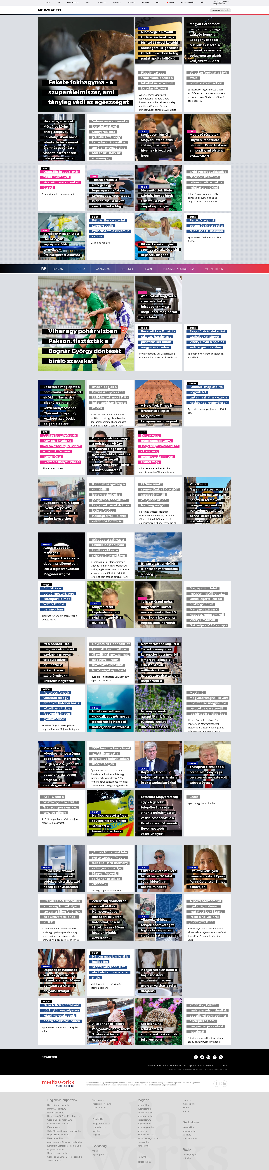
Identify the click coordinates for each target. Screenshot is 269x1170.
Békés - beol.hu (55, 1112)
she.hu (186, 1111)
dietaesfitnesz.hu (146, 1134)
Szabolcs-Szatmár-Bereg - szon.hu (64, 1157)
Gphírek (145, 3)
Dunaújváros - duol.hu (58, 1123)
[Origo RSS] (221, 1057)
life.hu (186, 1107)
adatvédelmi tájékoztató (158, 1066)
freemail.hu (188, 1127)
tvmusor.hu (143, 1146)
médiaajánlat (222, 1066)
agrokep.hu (98, 1154)
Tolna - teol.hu (54, 1160)
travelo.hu (142, 1131)
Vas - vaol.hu (98, 1100)
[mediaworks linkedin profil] (224, 1083)
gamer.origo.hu (145, 1116)
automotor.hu (144, 1109)
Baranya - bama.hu (56, 1109)
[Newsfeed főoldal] (49, 1057)
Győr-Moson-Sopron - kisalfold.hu (64, 1131)
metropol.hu (189, 1104)
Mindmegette (73, 3)
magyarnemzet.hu (101, 1123)
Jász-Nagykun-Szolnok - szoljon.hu (64, 1142)
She (157, 3)
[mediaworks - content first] (58, 1083)
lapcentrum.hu (190, 1138)
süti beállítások (197, 1066)
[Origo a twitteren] (202, 1057)
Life (58, 3)
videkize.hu (143, 1142)
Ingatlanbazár (187, 3)
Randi (171, 3)
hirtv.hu (96, 1131)
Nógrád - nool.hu (55, 1149)
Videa (88, 3)
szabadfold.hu (99, 1127)
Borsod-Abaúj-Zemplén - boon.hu (63, 1116)
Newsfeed (101, 3)
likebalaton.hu (144, 1120)
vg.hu (95, 1150)
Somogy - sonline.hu (57, 1153)
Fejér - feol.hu (54, 1127)
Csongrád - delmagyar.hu (59, 1120)
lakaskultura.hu (145, 1112)
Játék (203, 3)
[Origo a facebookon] (196, 1057)
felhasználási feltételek (180, 1066)
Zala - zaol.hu (99, 1107)
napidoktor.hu (144, 1123)
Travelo (131, 3)
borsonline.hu (144, 1162)
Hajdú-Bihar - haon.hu (58, 1134)
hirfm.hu (187, 1158)
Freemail (117, 3)
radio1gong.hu (190, 1154)
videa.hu (187, 1134)
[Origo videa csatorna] (215, 1057)
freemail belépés (220, 10)
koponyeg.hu (189, 1131)
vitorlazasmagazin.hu (148, 1138)
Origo (47, 3)
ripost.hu (187, 1100)
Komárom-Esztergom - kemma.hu (64, 1146)
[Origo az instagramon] (208, 1057)
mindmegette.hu (146, 1127)
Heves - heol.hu (55, 1138)
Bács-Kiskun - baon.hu (58, 1105)
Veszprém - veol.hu (101, 1104)
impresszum (210, 1066)
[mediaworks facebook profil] (216, 1083)
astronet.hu (143, 1105)
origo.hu (96, 1134)
